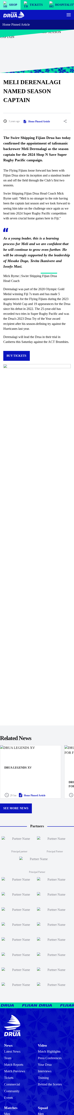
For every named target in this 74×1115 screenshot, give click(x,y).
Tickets (8, 1077)
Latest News (12, 1051)
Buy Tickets (17, 355)
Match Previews (14, 1071)
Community (12, 1091)
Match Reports (13, 1064)
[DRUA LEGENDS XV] (30, 771)
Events (8, 1097)
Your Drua (45, 1064)
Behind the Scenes (50, 1084)
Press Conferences (50, 1058)
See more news (16, 808)
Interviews (44, 1071)
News (8, 1045)
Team (7, 1058)
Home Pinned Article (16, 24)
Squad (43, 1108)
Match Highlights (49, 1051)
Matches (10, 1108)
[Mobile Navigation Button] (68, 15)
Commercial (12, 1084)
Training (43, 1077)
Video (42, 1045)
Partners (37, 826)
